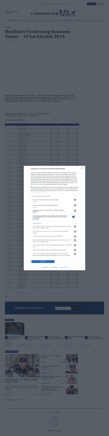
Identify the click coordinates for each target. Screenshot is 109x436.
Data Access (54, 267)
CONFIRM (43, 261)
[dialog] (54, 218)
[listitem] (54, 196)
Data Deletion (45, 267)
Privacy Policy (63, 267)
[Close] (82, 168)
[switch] (74, 200)
